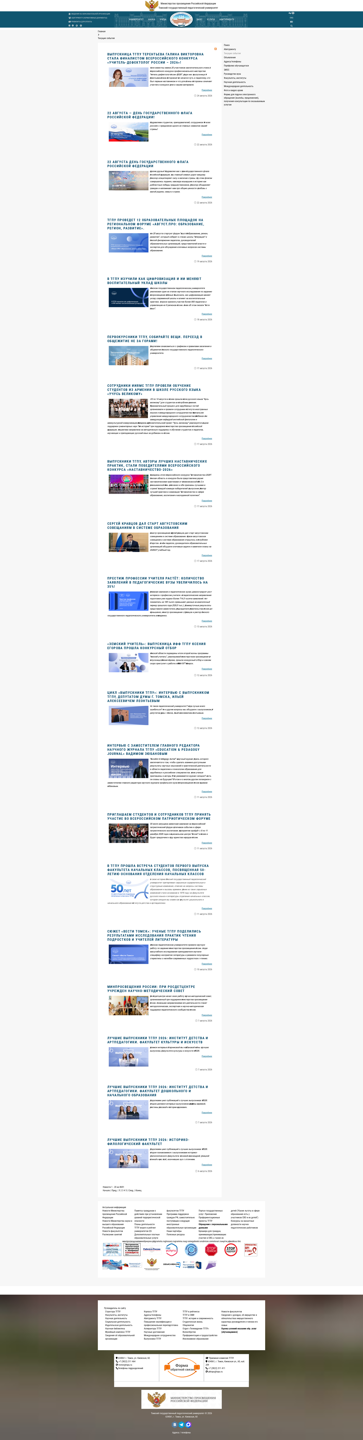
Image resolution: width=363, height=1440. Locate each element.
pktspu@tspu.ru (215, 1371)
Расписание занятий (112, 1234)
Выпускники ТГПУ (152, 1338)
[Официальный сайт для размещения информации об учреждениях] (132, 1264)
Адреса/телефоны (232, 61)
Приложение (211, 1214)
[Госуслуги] (171, 1249)
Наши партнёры (174, 1231)
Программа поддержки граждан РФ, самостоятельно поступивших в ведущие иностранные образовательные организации (181, 1221)
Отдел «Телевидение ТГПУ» (196, 1328)
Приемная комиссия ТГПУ (221, 1358)
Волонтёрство (189, 1332)
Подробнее (207, 90)
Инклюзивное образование (196, 1338)
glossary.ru (170, 1241)
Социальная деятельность (117, 1321)
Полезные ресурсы (176, 1234)
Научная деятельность (235, 82)
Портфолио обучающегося (236, 65)
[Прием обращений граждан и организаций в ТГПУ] (182, 1367)
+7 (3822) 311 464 (127, 1361)
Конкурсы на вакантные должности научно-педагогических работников (244, 1224)
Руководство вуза (232, 74)
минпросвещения (130, 1241)
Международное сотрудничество (160, 1335)
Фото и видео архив (233, 90)
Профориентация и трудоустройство (200, 1335)
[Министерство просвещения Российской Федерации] (152, 1264)
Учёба (163, 19)
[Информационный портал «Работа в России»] (152, 1249)
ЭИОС (199, 19)
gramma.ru (180, 1241)
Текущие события (232, 53)
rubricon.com (207, 1241)
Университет (136, 19)
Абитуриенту (226, 19)
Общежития (188, 1325)
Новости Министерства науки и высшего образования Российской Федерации (117, 1224)
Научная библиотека (115, 1328)
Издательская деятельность (118, 1325)
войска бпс (235, 1241)
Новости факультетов (112, 1231)
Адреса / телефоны (181, 1432)
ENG (291, 18)
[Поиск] (291, 26)
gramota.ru (160, 1241)
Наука (151, 19)
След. (131, 1190)
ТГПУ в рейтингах (191, 1311)
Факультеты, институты (235, 78)
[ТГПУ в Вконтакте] (69, 25)
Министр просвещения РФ (160, 533)
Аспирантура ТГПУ (153, 1328)
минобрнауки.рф (147, 1241)
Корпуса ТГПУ (150, 1311)
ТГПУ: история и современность (198, 1318)
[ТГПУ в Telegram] (73, 25)
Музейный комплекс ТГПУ (117, 1332)
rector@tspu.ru (125, 1364)
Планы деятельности (144, 1224)
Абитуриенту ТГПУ (153, 1318)
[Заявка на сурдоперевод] (290, 13)
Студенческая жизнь (193, 1321)
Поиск (227, 45)
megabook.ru (195, 1241)
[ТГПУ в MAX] (76, 25)
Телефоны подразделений (130, 1368)
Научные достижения (154, 1332)
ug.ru (187, 1241)
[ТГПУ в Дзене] (81, 26)
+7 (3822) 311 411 (216, 1368)
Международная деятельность (238, 86)
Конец (138, 1190)
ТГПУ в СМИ (188, 1315)
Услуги (211, 19)
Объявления (230, 57)
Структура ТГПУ (113, 1311)
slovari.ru (217, 1241)
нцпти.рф (226, 1241)
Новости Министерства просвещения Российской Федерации (114, 1214)
